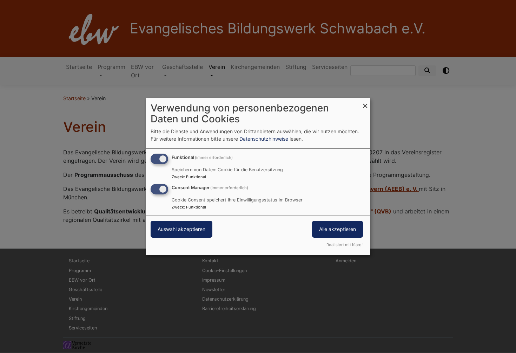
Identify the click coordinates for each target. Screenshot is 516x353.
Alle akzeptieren (337, 229)
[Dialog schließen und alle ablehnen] (365, 102)
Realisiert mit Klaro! (344, 244)
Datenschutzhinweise (263, 139)
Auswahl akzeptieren (181, 229)
